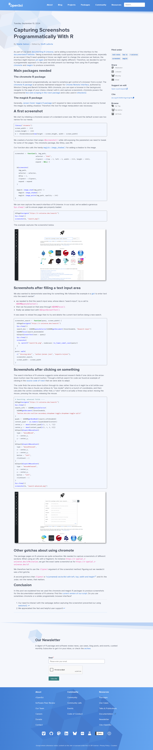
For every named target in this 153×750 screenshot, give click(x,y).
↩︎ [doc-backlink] (29, 605)
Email (117, 80)
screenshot (116, 58)
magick (30, 65)
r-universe (134, 54)
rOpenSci (40, 697)
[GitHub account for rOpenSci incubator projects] (89, 733)
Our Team (40, 708)
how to (125, 54)
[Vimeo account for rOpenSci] (43, 733)
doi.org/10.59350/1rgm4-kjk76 (122, 98)
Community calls (74, 703)
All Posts (118, 114)
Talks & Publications (108, 708)
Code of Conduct (75, 714)
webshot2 (22, 605)
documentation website (24, 54)
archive (87, 648)
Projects (71, 5)
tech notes (116, 54)
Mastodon (119, 68)
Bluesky (118, 76)
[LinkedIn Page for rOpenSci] (67, 733)
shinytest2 (81, 92)
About (50, 5)
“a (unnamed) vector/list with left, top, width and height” (70, 577)
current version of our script (74, 593)
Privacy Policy (105, 746)
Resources (116, 5)
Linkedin (118, 72)
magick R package (44, 103)
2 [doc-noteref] (95, 576)
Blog (60, 5)
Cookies (114, 746)
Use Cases (103, 703)
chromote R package (23, 84)
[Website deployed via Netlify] (99, 733)
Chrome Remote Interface (77, 84)
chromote (18, 65)
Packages (85, 5)
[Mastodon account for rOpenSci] (58, 733)
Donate (39, 719)
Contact (39, 725)
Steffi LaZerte (47, 44)
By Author (118, 110)
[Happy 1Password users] (109, 733)
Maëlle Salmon (23, 44)
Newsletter (104, 719)
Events (70, 708)
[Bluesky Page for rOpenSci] (75, 733)
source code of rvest (35, 380)
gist (93, 293)
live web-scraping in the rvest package (43, 92)
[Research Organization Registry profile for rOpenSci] (82, 733)
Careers (39, 714)
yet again (39, 60)
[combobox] (134, 5)
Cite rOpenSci (105, 725)
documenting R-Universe (42, 52)
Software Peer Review (45, 703)
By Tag (117, 106)
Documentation (106, 714)
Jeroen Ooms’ (29, 103)
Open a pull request (118, 89)
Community (100, 5)
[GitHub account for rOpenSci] (51, 733)
